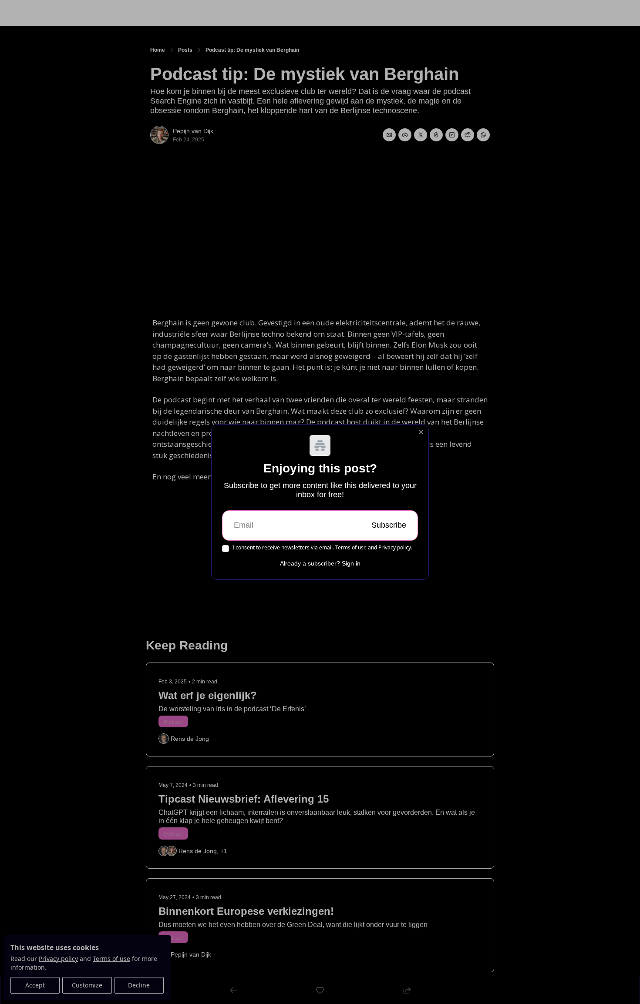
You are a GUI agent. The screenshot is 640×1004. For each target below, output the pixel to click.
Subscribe (388, 525)
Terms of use (351, 547)
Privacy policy (394, 547)
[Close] (421, 431)
